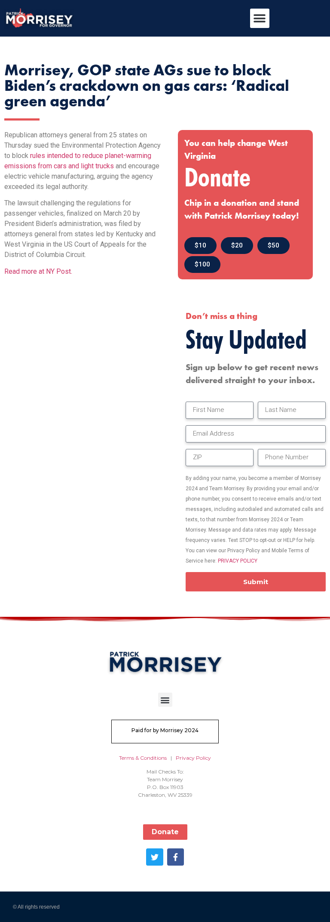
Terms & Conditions (143, 758)
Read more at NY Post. (38, 271)
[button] (259, 18)
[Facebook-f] (175, 857)
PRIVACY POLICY (237, 561)
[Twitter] (154, 857)
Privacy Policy (193, 758)
